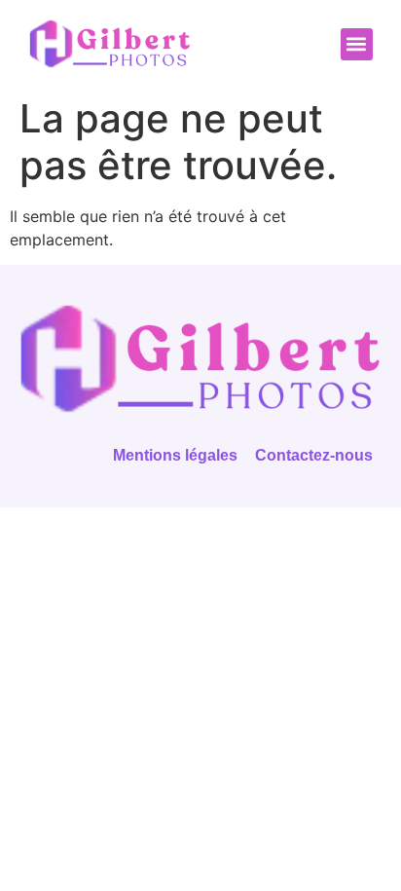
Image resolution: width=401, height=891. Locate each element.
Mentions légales (175, 455)
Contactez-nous (314, 455)
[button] (357, 44)
